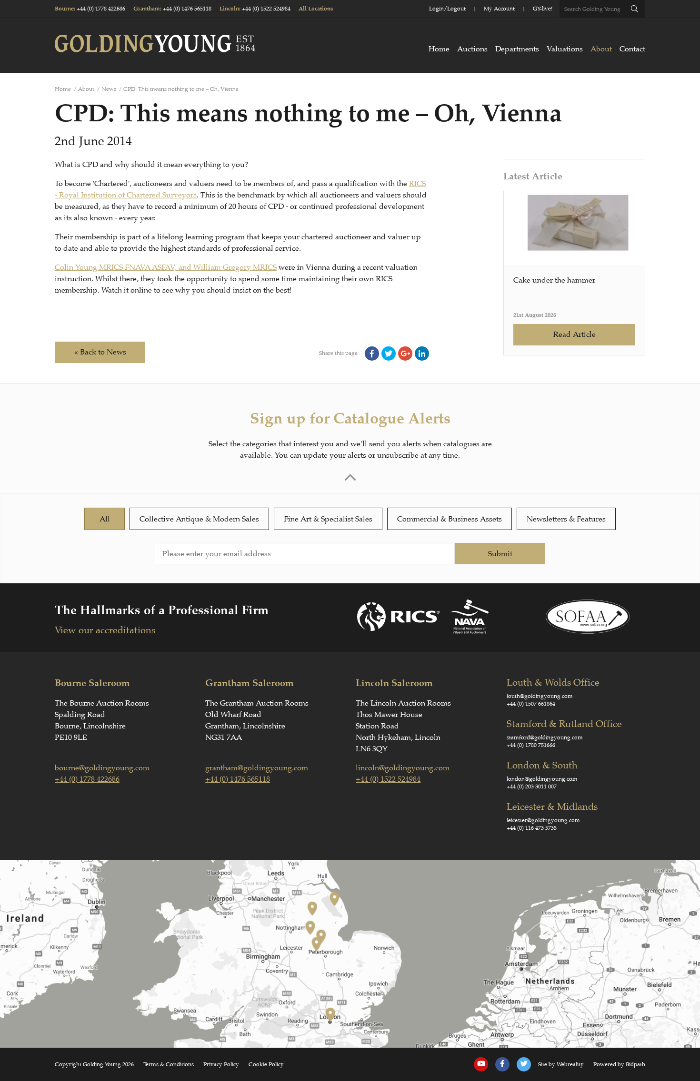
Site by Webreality (561, 1064)
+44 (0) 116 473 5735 (532, 828)
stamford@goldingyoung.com (545, 737)
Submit (500, 554)
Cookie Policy (266, 1064)
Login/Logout (447, 8)
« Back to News (100, 352)
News (108, 89)
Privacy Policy (221, 1064)
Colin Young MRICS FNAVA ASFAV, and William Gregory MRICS (166, 267)
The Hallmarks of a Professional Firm (162, 610)
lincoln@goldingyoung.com (403, 768)
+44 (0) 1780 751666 (531, 745)
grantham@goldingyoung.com (256, 768)
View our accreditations (105, 630)
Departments (517, 49)
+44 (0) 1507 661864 (531, 704)
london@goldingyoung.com (542, 779)
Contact (632, 49)
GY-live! (542, 8)
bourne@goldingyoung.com (102, 768)
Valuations (565, 49)
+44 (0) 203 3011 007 (532, 786)
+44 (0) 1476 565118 (187, 8)
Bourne (64, 8)
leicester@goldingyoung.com (543, 820)
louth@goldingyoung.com (540, 696)
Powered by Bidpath (619, 1064)
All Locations (316, 8)
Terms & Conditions (168, 1064)
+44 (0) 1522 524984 (266, 8)
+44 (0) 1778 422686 (101, 8)
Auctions (472, 49)
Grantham (146, 8)
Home (439, 49)
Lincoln (229, 8)
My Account (499, 8)
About (601, 49)
